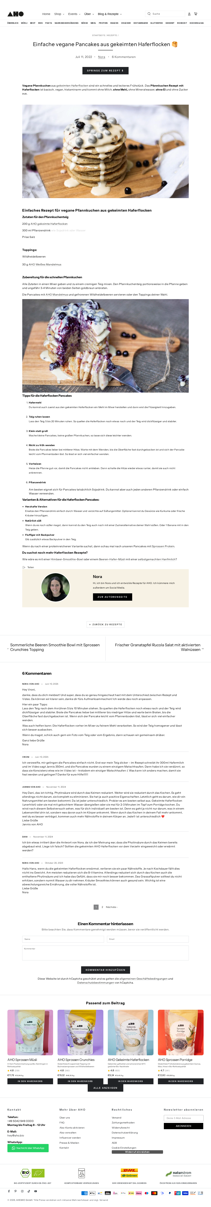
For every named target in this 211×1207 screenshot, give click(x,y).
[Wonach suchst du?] (149, 13)
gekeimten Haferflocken (72, 85)
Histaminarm (141, 23)
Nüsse (84, 23)
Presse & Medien (69, 1142)
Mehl (93, 23)
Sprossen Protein (163, 546)
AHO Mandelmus (57, 294)
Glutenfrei (156, 23)
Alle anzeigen (105, 1087)
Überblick (12, 23)
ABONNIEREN (183, 1126)
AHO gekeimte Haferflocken (49, 223)
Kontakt (64, 1147)
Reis (40, 23)
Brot (33, 23)
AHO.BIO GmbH (24, 1200)
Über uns (65, 1117)
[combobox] (162, 14)
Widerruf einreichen (137, 1151)
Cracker (126, 23)
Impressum (118, 1137)
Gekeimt (170, 23)
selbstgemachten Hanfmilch (156, 559)
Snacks (114, 23)
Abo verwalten (68, 1132)
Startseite (98, 35)
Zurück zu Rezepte (107, 624)
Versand (116, 1117)
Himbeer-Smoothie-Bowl (67, 559)
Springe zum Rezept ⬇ (105, 70)
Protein (103, 23)
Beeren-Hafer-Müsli (112, 559)
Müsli (24, 23)
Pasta (48, 23)
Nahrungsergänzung (67, 23)
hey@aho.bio (15, 1135)
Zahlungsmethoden (123, 1122)
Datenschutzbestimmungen (95, 982)
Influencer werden (70, 1137)
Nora (101, 57)
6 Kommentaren (124, 57)
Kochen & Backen (199, 23)
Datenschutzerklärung (125, 1132)
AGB (114, 1142)
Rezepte (112, 35)
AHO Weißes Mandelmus (45, 264)
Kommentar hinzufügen (105, 969)
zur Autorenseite (113, 596)
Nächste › (111, 907)
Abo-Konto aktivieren (72, 1127)
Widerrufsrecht (121, 1127)
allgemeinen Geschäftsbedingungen (143, 978)
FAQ (62, 1122)
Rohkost (182, 23)
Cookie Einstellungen (124, 1147)
